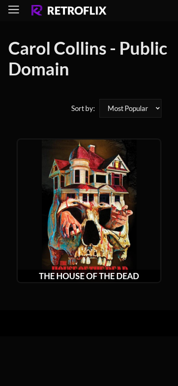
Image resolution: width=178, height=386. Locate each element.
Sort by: (83, 108)
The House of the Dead (89, 276)
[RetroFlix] (68, 11)
